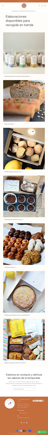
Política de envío (34, 434)
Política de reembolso (36, 433)
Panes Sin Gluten (9, 124)
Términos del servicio (26, 434)
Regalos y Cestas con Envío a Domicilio (14, 362)
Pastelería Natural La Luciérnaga (16, 433)
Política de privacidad (16, 434)
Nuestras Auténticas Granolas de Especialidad (16, 76)
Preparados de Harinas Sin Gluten (13, 219)
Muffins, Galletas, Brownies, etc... (13, 171)
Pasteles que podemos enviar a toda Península (16, 315)
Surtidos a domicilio (9, 267)
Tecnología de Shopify (27, 433)
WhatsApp (21, 410)
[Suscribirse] (33, 388)
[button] (2, 5)
